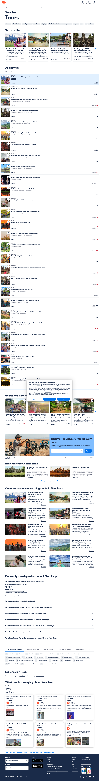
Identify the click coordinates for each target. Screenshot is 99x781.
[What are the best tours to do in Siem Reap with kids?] (92, 613)
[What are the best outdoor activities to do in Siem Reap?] (92, 619)
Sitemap (48, 773)
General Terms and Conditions (53, 768)
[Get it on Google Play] (37, 760)
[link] (49, 79)
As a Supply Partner (85, 759)
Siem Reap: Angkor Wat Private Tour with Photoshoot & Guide (47, 697)
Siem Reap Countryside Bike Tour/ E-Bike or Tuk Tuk (18, 724)
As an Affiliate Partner (86, 764)
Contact (48, 759)
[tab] (14, 650)
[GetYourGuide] (4, 3)
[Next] (96, 47)
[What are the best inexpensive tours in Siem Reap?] (92, 631)
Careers (74, 761)
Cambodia (12, 752)
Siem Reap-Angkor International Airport (16, 592)
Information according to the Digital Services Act (57, 771)
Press (73, 766)
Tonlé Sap (8, 588)
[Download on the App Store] (37, 766)
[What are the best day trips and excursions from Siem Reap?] (92, 607)
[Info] (12, 72)
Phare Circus (9, 589)
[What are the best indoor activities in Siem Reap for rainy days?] (92, 625)
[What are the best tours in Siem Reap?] (92, 601)
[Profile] (94, 2)
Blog (73, 764)
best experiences (40, 676)
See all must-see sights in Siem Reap (14, 595)
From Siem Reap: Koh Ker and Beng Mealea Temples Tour (47, 724)
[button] (49, 79)
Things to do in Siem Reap (35, 752)
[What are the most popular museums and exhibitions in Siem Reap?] (92, 638)
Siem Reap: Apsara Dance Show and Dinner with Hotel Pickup (18, 697)
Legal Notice (49, 761)
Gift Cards (74, 768)
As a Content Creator (86, 761)
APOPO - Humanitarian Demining (15, 591)
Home (6, 752)
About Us (74, 759)
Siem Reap (22, 676)
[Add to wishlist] (24, 35)
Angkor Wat (9, 586)
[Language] (88, 2)
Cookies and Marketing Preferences (54, 766)
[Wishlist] (83, 2)
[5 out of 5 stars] (19, 700)
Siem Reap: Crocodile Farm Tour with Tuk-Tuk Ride (79, 724)
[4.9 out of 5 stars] (9, 692)
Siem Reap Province (22, 752)
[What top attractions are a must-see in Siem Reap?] (92, 581)
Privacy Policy (50, 764)
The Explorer (75, 771)
